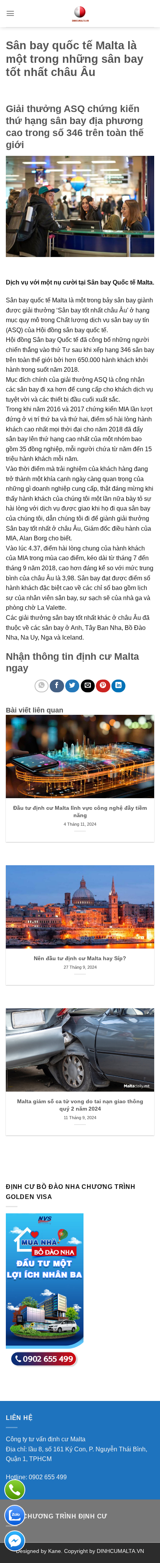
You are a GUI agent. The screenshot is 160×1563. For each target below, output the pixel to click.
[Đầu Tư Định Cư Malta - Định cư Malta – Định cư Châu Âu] (80, 13)
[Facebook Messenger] (14, 1540)
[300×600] (44, 1290)
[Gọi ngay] (14, 1489)
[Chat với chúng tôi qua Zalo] (14, 1515)
